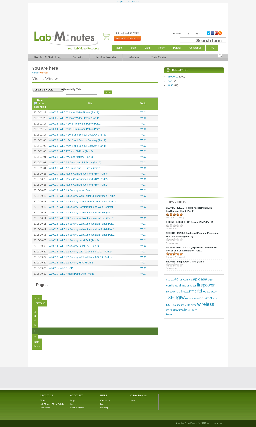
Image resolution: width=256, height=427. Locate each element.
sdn (169, 304)
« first (37, 298)
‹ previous (39, 303)
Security (78, 57)
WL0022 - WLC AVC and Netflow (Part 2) (71, 151)
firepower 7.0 (173, 291)
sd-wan (205, 298)
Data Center (158, 57)
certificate (172, 285)
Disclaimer (45, 407)
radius (189, 298)
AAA (170, 80)
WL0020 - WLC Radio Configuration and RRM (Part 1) (78, 184)
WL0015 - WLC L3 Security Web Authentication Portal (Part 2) (82, 229)
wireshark (173, 310)
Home (119, 47)
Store (134, 47)
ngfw (180, 297)
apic (196, 279)
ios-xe (206, 291)
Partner (177, 47)
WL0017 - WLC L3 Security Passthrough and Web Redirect (81, 207)
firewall (185, 291)
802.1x (170, 279)
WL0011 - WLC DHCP (61, 268)
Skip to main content (128, 1)
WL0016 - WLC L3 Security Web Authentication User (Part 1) (81, 218)
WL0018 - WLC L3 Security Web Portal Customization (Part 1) (82, 201)
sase (196, 298)
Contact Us (105, 400)
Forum (161, 47)
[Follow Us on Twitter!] (209, 33)
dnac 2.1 (191, 285)
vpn (187, 305)
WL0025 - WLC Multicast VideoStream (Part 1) (74, 118)
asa (204, 279)
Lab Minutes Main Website (52, 404)
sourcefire (178, 305)
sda (215, 298)
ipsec (214, 291)
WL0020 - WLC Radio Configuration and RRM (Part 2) (78, 179)
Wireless (134, 57)
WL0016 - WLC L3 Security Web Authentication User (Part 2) (81, 212)
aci (176, 279)
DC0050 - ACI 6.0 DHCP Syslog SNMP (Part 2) (189, 222)
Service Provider (106, 57)
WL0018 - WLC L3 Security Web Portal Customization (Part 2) (82, 196)
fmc (193, 291)
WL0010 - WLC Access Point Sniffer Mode (71, 273)
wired (194, 305)
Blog (147, 47)
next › (37, 342)
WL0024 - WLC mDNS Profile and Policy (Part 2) (75, 123)
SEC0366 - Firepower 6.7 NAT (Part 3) (185, 261)
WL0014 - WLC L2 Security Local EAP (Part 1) (74, 246)
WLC (143, 112)
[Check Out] (127, 38)
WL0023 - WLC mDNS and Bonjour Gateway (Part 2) (77, 140)
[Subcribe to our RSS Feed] (220, 33)
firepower (206, 284)
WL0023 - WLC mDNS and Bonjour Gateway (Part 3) (77, 134)
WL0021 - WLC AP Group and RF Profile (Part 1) (75, 168)
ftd (199, 290)
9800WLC (173, 76)
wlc (184, 310)
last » (37, 346)
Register (198, 33)
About (43, 400)
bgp (210, 279)
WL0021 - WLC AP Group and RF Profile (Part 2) (75, 162)
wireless (205, 304)
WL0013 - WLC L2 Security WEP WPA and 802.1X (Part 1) (80, 257)
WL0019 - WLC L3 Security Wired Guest (70, 190)
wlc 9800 (192, 310)
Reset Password (77, 407)
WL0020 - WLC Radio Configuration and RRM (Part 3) (78, 173)
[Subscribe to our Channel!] (216, 33)
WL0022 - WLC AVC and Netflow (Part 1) (71, 157)
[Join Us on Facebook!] (213, 33)
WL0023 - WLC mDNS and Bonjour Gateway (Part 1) (77, 146)
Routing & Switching (47, 57)
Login (188, 33)
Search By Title (72, 89)
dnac (182, 285)
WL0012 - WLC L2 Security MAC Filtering (71, 262)
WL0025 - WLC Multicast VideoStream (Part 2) (74, 112)
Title (90, 103)
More (169, 314)
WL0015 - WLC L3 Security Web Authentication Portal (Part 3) (82, 223)
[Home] (66, 49)
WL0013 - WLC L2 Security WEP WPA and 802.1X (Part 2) (80, 251)
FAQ (102, 404)
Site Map (104, 407)
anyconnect (186, 279)
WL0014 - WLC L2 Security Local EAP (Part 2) (74, 240)
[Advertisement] (128, 14)
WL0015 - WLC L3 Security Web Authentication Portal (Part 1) (82, 234)
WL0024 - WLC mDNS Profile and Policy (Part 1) (75, 129)
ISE (170, 297)
